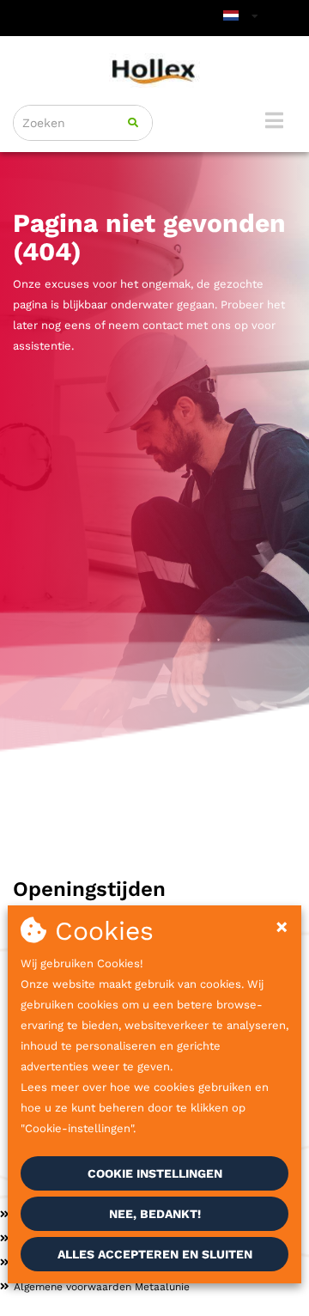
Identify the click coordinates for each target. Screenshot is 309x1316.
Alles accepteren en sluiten (155, 1254)
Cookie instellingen (155, 1173)
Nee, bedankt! (155, 1214)
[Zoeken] (133, 123)
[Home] (154, 70)
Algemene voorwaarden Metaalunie (102, 1287)
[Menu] (274, 120)
